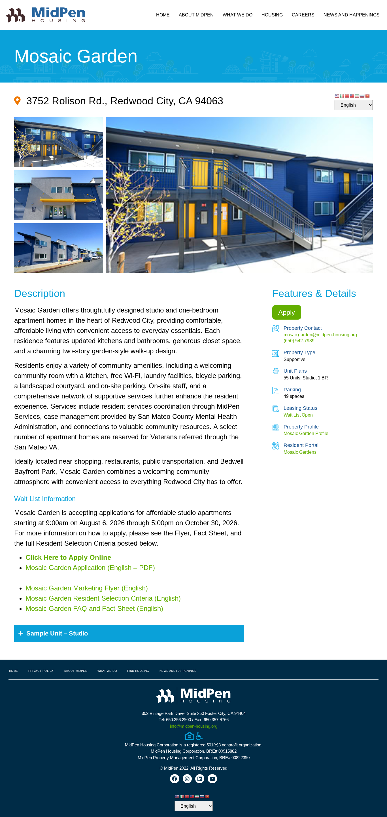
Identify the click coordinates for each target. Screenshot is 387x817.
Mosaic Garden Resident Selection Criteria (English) (103, 598)
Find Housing (138, 670)
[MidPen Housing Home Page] (193, 696)
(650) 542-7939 (299, 340)
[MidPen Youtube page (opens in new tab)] (212, 778)
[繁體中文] (352, 95)
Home (163, 14)
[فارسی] (357, 95)
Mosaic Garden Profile (306, 433)
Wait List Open (298, 415)
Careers (303, 14)
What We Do (237, 14)
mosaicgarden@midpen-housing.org (320, 334)
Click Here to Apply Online (68, 557)
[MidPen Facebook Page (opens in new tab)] (174, 778)
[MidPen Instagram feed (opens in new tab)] (187, 778)
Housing (272, 14)
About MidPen (196, 14)
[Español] (342, 95)
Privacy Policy (41, 670)
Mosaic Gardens (300, 452)
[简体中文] (347, 95)
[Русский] (362, 95)
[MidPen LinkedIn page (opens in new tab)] (199, 778)
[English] (337, 95)
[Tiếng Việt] (367, 95)
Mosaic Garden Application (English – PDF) (90, 567)
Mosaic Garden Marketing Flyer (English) (86, 588)
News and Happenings (352, 14)
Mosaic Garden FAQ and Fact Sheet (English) (94, 608)
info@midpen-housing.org (193, 726)
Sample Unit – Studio (57, 633)
